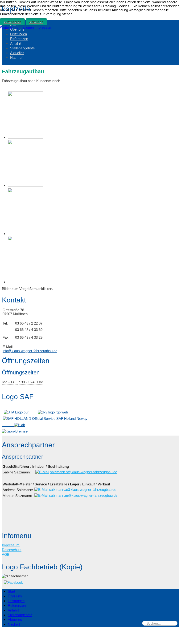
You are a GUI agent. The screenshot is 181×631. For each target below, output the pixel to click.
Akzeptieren (12, 22)
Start (11, 591)
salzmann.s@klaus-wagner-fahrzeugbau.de (83, 472)
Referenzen (19, 39)
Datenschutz (11, 550)
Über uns (15, 596)
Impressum (11, 545)
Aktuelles (17, 53)
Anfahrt (15, 43)
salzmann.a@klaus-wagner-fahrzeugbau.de (82, 490)
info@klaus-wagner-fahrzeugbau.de (30, 351)
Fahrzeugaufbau (23, 72)
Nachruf (16, 58)
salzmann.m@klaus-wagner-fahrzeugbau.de (82, 495)
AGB (5, 554)
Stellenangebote (22, 48)
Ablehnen (36, 22)
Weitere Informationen (17, 27)
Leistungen (18, 34)
